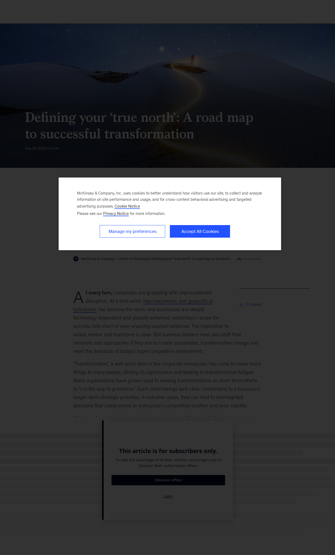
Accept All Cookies (200, 231)
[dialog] (170, 214)
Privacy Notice (116, 213)
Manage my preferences (133, 231)
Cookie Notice (127, 206)
